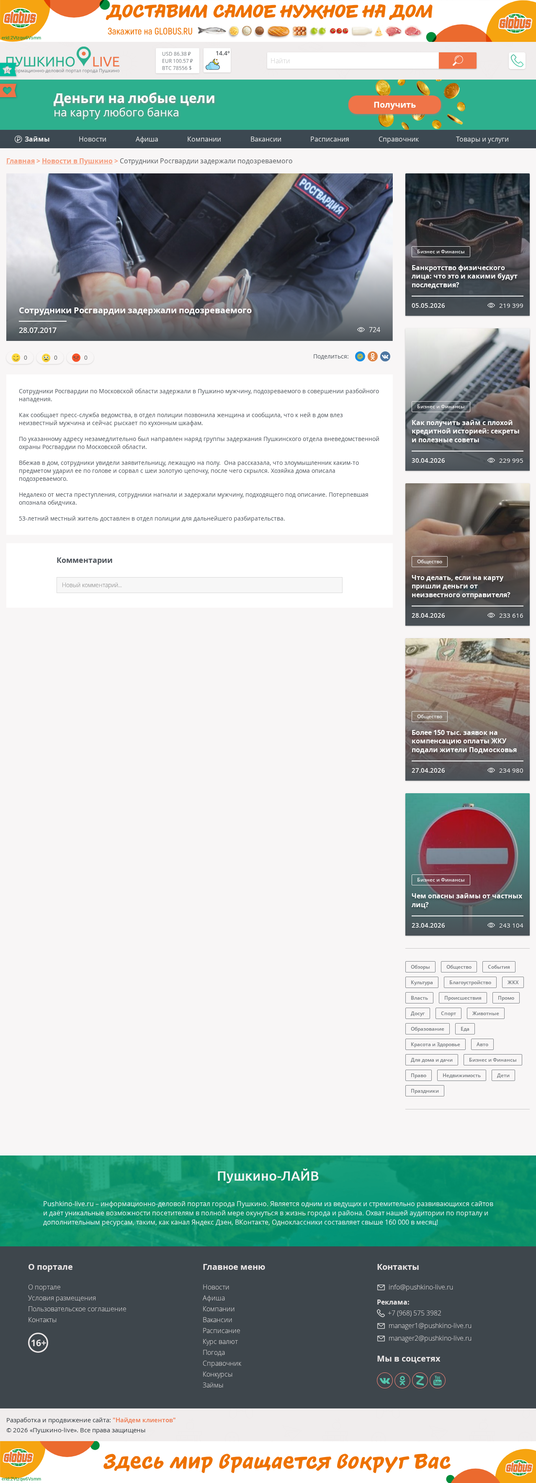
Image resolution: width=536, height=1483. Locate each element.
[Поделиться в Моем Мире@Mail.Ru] (360, 356)
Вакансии (265, 139)
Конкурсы (218, 1374)
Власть (419, 997)
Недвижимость (462, 1075)
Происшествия (463, 997)
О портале (44, 1287)
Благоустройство (470, 982)
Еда (465, 1028)
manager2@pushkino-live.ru (430, 1338)
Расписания (329, 139)
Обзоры (420, 966)
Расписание (221, 1330)
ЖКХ (513, 982)
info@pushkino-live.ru (421, 1287)
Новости (92, 139)
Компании (204, 139)
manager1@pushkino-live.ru (430, 1325)
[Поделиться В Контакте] (385, 356)
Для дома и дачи (432, 1059)
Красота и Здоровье (435, 1044)
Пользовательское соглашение (77, 1308)
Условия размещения (62, 1297)
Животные (485, 1013)
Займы (213, 1385)
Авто (482, 1044)
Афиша (147, 139)
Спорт (448, 1013)
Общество (429, 561)
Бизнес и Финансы (441, 251)
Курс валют (220, 1341)
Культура (422, 982)
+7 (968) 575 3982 (414, 1313)
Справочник (399, 139)
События (499, 966)
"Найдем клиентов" (144, 1420)
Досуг (418, 1013)
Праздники (425, 1090)
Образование (427, 1028)
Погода (214, 1352)
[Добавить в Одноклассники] (373, 356)
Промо (506, 997)
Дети (503, 1075)
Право (418, 1075)
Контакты (42, 1319)
